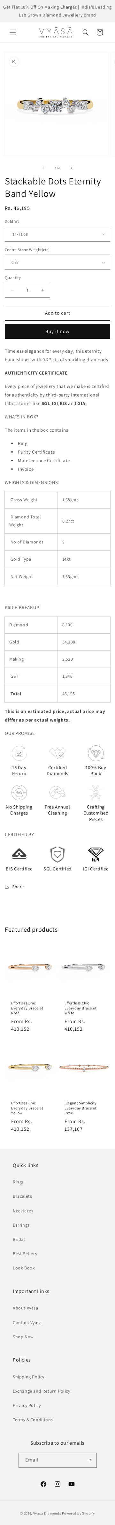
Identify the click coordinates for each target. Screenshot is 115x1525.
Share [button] (18, 886)
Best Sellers (25, 1253)
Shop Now (23, 1337)
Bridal (19, 1239)
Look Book (24, 1268)
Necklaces (23, 1211)
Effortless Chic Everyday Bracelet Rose (27, 1008)
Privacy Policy (27, 1405)
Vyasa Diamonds (47, 1513)
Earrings (21, 1225)
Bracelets (22, 1196)
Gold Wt (12, 221)
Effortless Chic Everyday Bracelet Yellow (27, 1108)
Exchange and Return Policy (41, 1391)
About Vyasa (25, 1308)
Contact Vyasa (27, 1322)
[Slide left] (43, 168)
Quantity (13, 277)
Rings (18, 1182)
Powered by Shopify (78, 1513)
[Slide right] (72, 168)
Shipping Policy (28, 1377)
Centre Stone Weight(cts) (27, 249)
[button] (13, 32)
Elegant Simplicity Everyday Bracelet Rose (81, 1108)
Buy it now (57, 331)
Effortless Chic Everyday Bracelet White (80, 1008)
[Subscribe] (89, 1460)
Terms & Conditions (33, 1419)
